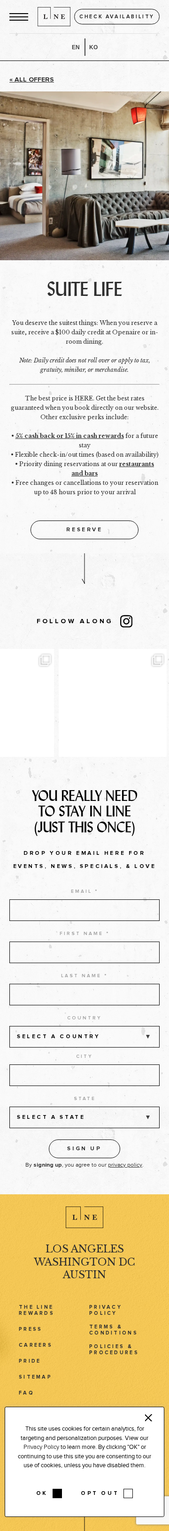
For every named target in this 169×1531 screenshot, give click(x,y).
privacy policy (125, 1164)
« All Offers (31, 79)
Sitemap (35, 1377)
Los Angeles (85, 1249)
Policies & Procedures (114, 1349)
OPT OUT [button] (100, 1493)
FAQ (26, 1392)
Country (84, 1018)
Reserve (84, 530)
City (84, 1056)
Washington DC (84, 1262)
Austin (84, 1274)
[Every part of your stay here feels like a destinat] (112, 703)
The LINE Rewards (36, 1310)
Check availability (116, 16)
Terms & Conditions (113, 1329)
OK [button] (42, 1493)
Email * (85, 891)
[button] (18, 16)
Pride (30, 1361)
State (85, 1098)
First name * (85, 933)
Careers (36, 1345)
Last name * (84, 975)
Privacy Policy (105, 1310)
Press (30, 1329)
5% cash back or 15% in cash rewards (69, 435)
